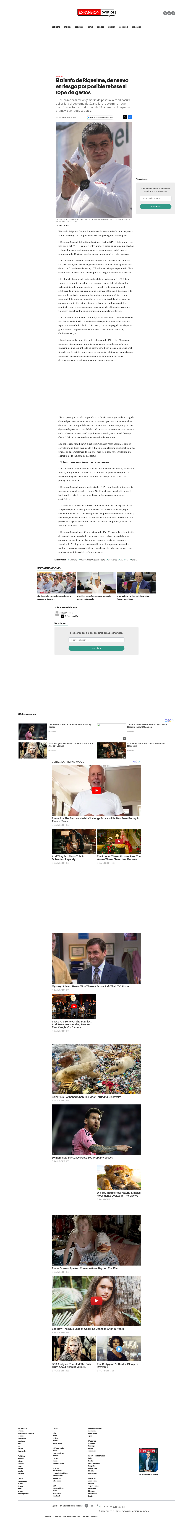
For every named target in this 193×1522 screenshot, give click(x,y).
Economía (21, 1436)
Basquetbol (92, 1466)
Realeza (20, 1483)
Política (134, 559)
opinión (111, 26)
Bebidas (91, 1483)
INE (121, 559)
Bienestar (91, 1491)
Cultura (55, 1428)
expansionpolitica (92, 1506)
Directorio (94, 1516)
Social (55, 1490)
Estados (20, 1468)
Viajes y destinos (93, 1486)
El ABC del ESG (92, 1433)
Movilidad (56, 1496)
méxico (67, 26)
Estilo (55, 1450)
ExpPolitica (86, 1506)
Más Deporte (92, 1468)
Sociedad (123, 26)
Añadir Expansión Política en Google (101, 117)
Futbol (90, 1458)
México (59, 76)
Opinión (20, 1471)
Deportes (56, 1455)
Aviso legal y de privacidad (71, 1516)
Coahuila (73, 559)
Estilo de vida (57, 1443)
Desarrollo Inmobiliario (60, 1473)
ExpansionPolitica (97, 1506)
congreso (79, 26)
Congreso (21, 1463)
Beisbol (90, 1461)
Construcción (57, 1470)
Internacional (22, 1438)
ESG (19, 1446)
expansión (136, 26)
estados (100, 26)
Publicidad (48, 1516)
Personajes (92, 1488)
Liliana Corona (66, 613)
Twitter (165, 13)
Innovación (92, 1431)
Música (55, 1461)
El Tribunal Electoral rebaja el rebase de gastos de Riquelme (54, 598)
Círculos (20, 1486)
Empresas (21, 1431)
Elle (54, 1433)
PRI (127, 559)
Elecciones (112, 559)
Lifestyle (91, 1471)
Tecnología (21, 1441)
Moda (20, 1488)
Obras (19, 1443)
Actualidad (91, 1443)
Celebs (55, 1440)
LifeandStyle (22, 1451)
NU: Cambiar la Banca (148, 1474)
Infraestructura (58, 1475)
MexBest (92, 1478)
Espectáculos (22, 1481)
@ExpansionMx (71, 616)
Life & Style (58, 1448)
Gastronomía (92, 1481)
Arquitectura (57, 1478)
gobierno (56, 26)
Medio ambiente (58, 1488)
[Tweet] (125, 117)
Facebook (173, 13)
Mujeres (20, 1448)
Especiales (92, 1451)
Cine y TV (55, 1458)
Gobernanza (57, 1493)
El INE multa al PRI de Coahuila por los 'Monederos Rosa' (133, 598)
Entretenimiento (58, 1453)
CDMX (90, 26)
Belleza (20, 1491)
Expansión (22, 1428)
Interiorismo (57, 1481)
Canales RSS (85, 1516)
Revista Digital (92, 1473)
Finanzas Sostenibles (94, 1428)
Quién (20, 1478)
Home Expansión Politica (26, 1433)
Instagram (169, 13)
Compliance (57, 1516)
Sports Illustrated (96, 1455)
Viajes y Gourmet (23, 1493)
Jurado (90, 1496)
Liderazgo (91, 1446)
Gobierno (21, 1458)
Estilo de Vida (92, 1493)
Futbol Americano (94, 1463)
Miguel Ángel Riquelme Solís (92, 559)
